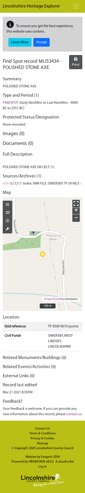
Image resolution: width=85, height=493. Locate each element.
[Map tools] (7, 229)
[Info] (7, 221)
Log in (42, 466)
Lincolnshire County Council (54, 448)
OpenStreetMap (55, 299)
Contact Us (42, 428)
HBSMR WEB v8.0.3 (41, 461)
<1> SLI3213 (12, 183)
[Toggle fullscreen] (76, 203)
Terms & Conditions (42, 433)
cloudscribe (66, 461)
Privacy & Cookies (42, 438)
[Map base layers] (7, 213)
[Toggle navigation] (76, 6)
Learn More (20, 42)
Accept (41, 42)
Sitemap (42, 443)
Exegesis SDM (50, 457)
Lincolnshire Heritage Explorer (31, 6)
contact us (74, 414)
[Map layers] (7, 205)
